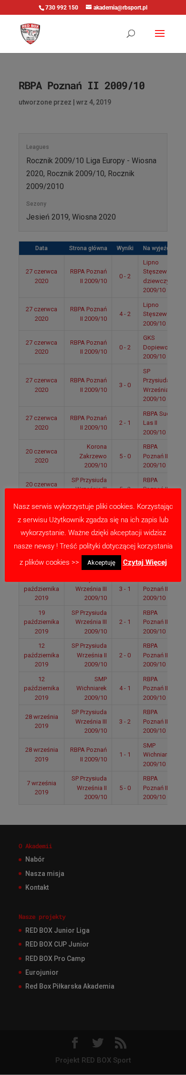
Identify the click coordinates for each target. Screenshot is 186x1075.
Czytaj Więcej (145, 562)
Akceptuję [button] (101, 562)
